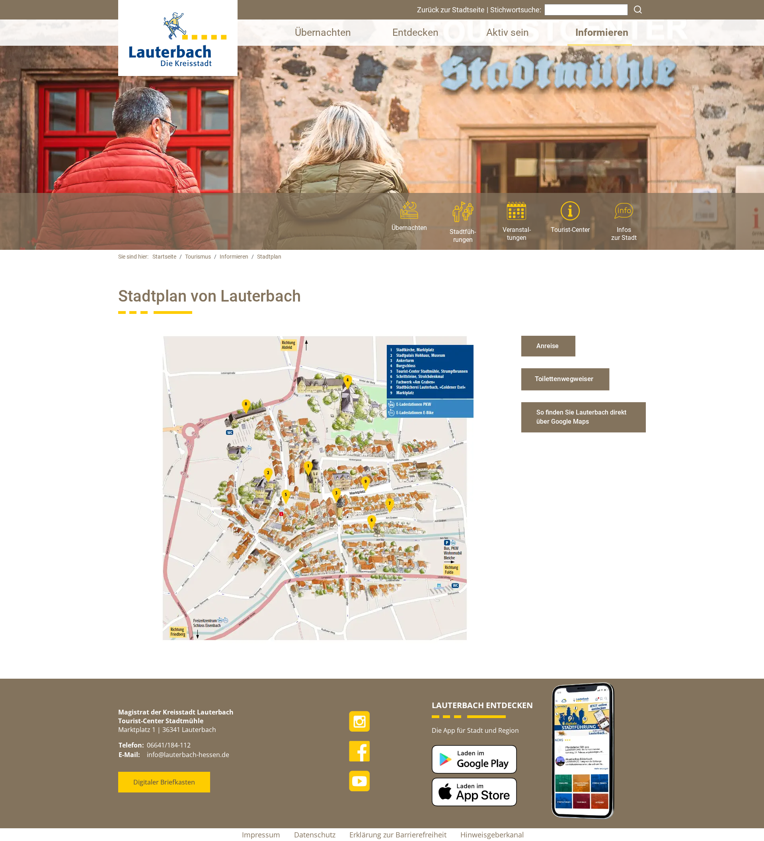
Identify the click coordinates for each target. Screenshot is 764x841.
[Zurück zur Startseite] (178, 37)
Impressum (261, 834)
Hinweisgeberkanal (492, 834)
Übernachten (323, 32)
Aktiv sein (507, 32)
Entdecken (415, 32)
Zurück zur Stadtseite (451, 10)
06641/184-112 (169, 745)
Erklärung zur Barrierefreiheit (397, 834)
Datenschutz (314, 834)
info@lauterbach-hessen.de (188, 754)
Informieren (601, 32)
